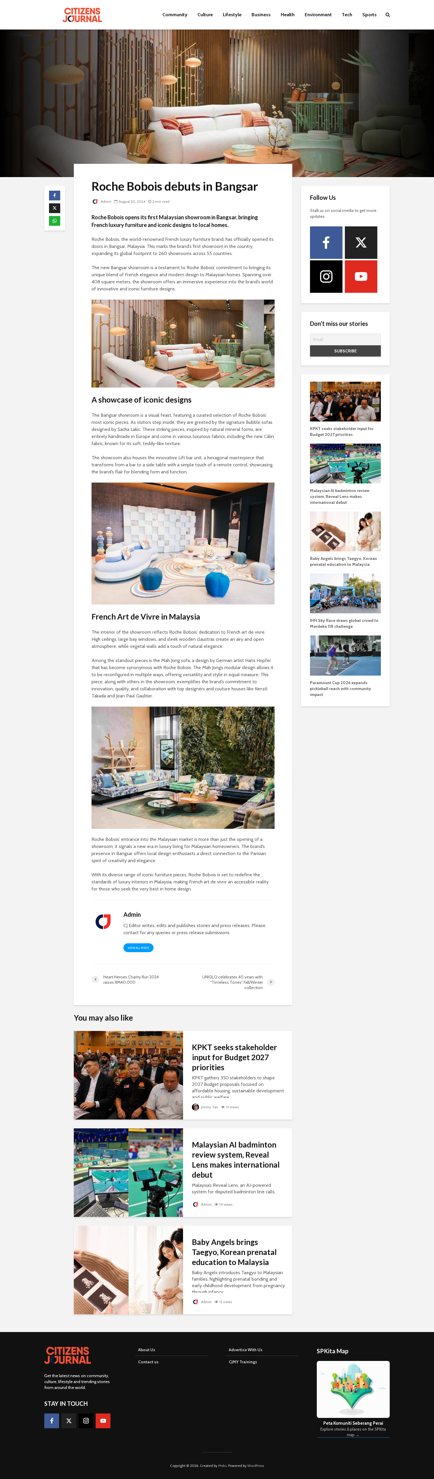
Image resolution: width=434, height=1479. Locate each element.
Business (261, 14)
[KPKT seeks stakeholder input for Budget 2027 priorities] (128, 1075)
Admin (105, 201)
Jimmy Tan (209, 1107)
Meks (222, 1465)
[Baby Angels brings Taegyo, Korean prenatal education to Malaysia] (128, 1269)
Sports (369, 14)
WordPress (255, 1465)
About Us (146, 1349)
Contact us (148, 1361)
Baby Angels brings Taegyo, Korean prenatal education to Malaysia (234, 1252)
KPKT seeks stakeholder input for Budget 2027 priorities (234, 1057)
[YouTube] (361, 276)
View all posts (138, 948)
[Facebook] (326, 242)
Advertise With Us (245, 1349)
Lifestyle (232, 14)
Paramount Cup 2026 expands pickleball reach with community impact (340, 688)
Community (174, 14)
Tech (347, 14)
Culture (205, 14)
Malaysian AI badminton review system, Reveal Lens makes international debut (236, 1159)
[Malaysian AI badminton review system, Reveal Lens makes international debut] (128, 1172)
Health (288, 14)
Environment (318, 14)
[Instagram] (326, 276)
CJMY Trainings (243, 1361)
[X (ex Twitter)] (361, 242)
